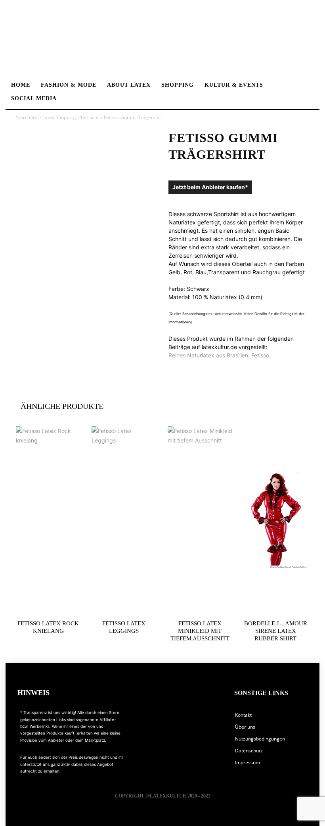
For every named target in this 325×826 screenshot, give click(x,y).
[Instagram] (177, 721)
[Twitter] (215, 721)
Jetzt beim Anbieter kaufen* (210, 187)
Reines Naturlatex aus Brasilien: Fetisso (218, 355)
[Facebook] (140, 721)
